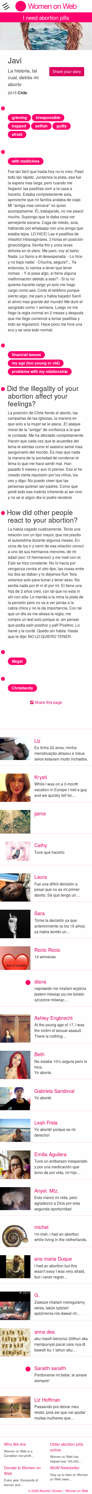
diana (40, 981)
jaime (40, 813)
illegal (17, 661)
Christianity (22, 688)
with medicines (25, 161)
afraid (17, 134)
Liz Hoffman (47, 1399)
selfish (41, 126)
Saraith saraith (50, 1368)
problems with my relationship (40, 371)
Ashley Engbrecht (53, 1017)
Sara (39, 913)
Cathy (40, 845)
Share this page (48, 702)
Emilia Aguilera (50, 1154)
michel (41, 1226)
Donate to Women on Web (22, 1470)
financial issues (26, 354)
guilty (61, 126)
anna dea (44, 1331)
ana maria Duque (53, 1258)
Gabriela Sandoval (54, 1090)
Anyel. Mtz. (46, 1190)
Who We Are (15, 1444)
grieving (19, 117)
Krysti (40, 777)
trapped (19, 126)
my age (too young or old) (36, 363)
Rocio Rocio (47, 949)
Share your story (67, 71)
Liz (37, 740)
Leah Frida (45, 1122)
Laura (40, 876)
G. (37, 1294)
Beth (39, 1054)
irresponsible (48, 117)
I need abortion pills (46, 17)
